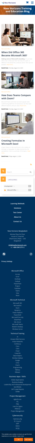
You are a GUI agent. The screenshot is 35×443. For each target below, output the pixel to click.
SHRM (18, 392)
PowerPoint (17, 284)
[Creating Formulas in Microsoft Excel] (17, 123)
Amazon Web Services (17, 339)
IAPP (17, 424)
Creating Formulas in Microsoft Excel (13, 142)
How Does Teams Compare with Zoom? (16, 97)
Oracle (17, 365)
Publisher (18, 288)
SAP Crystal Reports (17, 389)
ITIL (17, 402)
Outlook (17, 281)
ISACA (17, 426)
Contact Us (17, 221)
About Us (17, 217)
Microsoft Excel (5, 137)
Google (17, 360)
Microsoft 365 (17, 303)
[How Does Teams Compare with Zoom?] (17, 80)
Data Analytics (17, 356)
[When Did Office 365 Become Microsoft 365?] (17, 35)
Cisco (17, 346)
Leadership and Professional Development (17, 385)
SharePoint (17, 320)
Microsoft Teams (17, 324)
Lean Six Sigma (17, 406)
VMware (17, 372)
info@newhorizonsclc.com (17, 245)
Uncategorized (8, 186)
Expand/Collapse (5, 190)
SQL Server (17, 322)
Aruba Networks (17, 341)
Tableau (17, 370)
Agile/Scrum (17, 399)
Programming (17, 367)
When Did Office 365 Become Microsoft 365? (14, 54)
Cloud (17, 351)
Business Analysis (17, 382)
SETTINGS (28, 439)
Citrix (17, 349)
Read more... (10, 64)
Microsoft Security (17, 317)
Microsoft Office (5, 49)
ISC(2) (17, 428)
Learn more (20, 436)
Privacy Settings (6, 261)
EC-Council (17, 421)
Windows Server (17, 329)
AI (17, 337)
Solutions (17, 208)
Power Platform (17, 313)
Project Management (17, 411)
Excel (17, 277)
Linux (17, 363)
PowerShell (17, 315)
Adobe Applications (17, 380)
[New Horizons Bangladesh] (4, 2)
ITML (17, 404)
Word (17, 295)
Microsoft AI (17, 306)
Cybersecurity (17, 419)
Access (17, 274)
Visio (17, 293)
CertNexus (17, 344)
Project (17, 286)
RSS (14, 186)
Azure (17, 308)
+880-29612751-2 (18, 247)
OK (18, 439)
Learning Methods (17, 203)
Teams (18, 291)
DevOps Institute (17, 358)
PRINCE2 (17, 409)
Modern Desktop (17, 327)
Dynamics (17, 310)
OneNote (17, 279)
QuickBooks (17, 387)
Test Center (17, 212)
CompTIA (17, 353)
